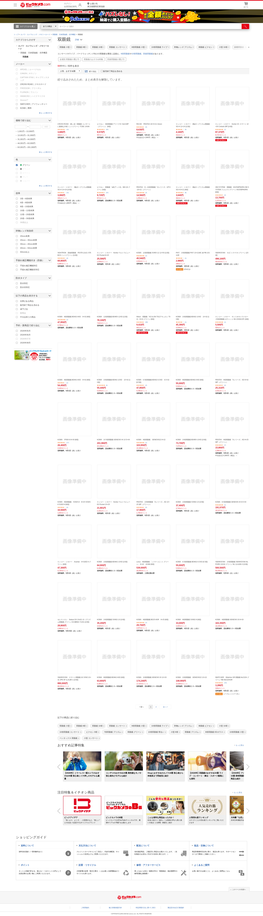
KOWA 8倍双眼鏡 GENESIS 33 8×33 (229, 620)
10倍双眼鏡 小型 (237, 732)
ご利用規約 (85, 908)
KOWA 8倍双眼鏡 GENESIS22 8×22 (150, 440)
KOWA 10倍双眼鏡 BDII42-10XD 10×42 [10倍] (113, 381)
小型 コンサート (91, 738)
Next (247, 766)
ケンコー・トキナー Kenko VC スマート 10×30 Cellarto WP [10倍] (232, 125)
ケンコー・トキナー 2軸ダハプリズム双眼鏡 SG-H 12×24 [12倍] (193, 125)
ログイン (72, 31)
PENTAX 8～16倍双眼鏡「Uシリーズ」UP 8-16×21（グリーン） (153, 188)
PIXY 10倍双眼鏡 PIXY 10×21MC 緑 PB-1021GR (193, 254)
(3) (225, 195)
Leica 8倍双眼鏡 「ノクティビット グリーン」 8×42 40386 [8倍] (152, 563)
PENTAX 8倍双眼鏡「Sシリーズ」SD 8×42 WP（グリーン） (231, 381)
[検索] (245, 26)
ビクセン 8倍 (91, 732)
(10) (107, 192)
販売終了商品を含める (112, 71)
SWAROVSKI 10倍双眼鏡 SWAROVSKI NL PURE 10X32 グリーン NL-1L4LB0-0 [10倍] (231, 563)
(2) (146, 192)
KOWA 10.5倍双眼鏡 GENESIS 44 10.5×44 (113, 440)
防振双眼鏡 (148, 54)
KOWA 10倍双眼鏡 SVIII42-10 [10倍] (190, 502)
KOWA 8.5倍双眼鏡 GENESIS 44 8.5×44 (230, 502)
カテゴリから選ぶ (27, 26)
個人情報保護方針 (115, 908)
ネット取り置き (167, 30)
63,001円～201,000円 (27, 147)
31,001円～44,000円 (26, 139)
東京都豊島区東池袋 (96, 5)
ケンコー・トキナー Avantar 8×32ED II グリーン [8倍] (74, 563)
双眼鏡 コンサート (117, 47)
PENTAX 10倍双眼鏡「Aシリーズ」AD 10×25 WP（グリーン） (153, 503)
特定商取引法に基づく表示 (145, 908)
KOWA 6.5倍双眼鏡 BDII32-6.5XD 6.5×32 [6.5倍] (152, 381)
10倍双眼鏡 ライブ (159, 47)
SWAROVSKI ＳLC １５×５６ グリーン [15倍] (231, 254)
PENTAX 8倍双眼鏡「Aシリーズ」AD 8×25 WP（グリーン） (231, 441)
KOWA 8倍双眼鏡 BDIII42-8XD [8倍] (111, 677)
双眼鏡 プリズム (192, 732)
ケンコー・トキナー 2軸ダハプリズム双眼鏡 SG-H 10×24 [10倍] (74, 188)
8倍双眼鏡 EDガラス (214, 732)
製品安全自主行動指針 (176, 908)
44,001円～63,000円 (26, 143)
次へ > (165, 707)
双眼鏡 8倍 (81, 47)
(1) (225, 129)
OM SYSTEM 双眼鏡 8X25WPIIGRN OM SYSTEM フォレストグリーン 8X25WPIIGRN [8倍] (232, 189)
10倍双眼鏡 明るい (156, 732)
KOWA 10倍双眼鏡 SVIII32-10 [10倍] (111, 620)
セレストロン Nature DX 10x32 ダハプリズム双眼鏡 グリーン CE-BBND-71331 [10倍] (74, 621)
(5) (146, 127)
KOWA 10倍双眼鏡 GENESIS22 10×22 (191, 677)
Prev (59, 766)
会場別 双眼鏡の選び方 (69, 59)
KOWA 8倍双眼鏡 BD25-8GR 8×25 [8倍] (152, 620)
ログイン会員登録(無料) (70, 5)
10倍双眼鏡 (136, 54)
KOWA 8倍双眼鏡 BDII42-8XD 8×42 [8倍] (74, 380)
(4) (67, 258)
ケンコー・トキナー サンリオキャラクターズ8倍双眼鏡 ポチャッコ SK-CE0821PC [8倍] (232, 318)
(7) (225, 445)
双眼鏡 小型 (65, 47)
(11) (67, 129)
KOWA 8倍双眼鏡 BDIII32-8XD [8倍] (189, 380)
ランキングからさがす (120, 30)
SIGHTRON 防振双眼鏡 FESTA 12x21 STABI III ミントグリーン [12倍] (74, 254)
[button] (241, 47)
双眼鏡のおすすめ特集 (93, 59)
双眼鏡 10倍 (97, 47)
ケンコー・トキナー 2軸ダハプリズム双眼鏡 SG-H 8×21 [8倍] (193, 188)
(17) (67, 442)
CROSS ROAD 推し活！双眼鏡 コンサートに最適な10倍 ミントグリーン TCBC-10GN (74, 125)
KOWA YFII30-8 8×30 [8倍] (68, 440)
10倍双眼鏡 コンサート (70, 732)
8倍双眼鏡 (125, 54)
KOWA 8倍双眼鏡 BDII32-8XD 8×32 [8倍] (74, 317)
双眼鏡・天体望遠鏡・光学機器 (33, 53)
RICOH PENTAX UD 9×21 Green (149, 124)
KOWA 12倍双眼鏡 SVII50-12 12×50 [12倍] (152, 253)
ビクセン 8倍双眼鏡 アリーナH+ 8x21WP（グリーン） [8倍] (113, 125)
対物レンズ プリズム (183, 47)
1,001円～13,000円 (26, 131)
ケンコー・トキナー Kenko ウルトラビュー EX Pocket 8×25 (113, 254)
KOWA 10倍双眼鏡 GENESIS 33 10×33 (151, 677)
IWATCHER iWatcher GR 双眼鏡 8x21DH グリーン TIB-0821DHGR (232, 678)
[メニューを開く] (15, 5)
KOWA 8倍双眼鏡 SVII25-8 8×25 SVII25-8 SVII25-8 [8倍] (74, 503)
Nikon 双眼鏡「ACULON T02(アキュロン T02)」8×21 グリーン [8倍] (153, 318)
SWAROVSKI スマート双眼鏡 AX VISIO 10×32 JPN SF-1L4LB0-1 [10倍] (74, 678)
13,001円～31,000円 (26, 135)
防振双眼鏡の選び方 (116, 59)
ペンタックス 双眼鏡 (68, 738)
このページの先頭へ (239, 889)
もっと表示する (46, 113)
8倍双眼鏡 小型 (138, 47)
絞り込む (93, 71)
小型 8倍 (174, 732)
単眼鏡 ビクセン (205, 47)
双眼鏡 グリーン (134, 732)
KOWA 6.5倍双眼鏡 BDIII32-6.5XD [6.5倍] (192, 562)
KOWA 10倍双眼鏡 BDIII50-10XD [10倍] (191, 440)
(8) (185, 192)
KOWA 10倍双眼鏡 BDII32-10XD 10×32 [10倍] (192, 318)
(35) (107, 129)
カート (246, 7)
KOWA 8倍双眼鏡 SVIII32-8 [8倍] (188, 620)
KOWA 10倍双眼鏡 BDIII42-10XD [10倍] (112, 562)
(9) (185, 129)
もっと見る (240, 745)
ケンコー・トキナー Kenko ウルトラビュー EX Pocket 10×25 (113, 503)
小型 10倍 (223, 47)
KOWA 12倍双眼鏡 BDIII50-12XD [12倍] (112, 317)
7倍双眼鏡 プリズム (112, 732)
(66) (146, 322)
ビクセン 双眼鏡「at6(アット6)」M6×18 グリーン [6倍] (113, 188)
